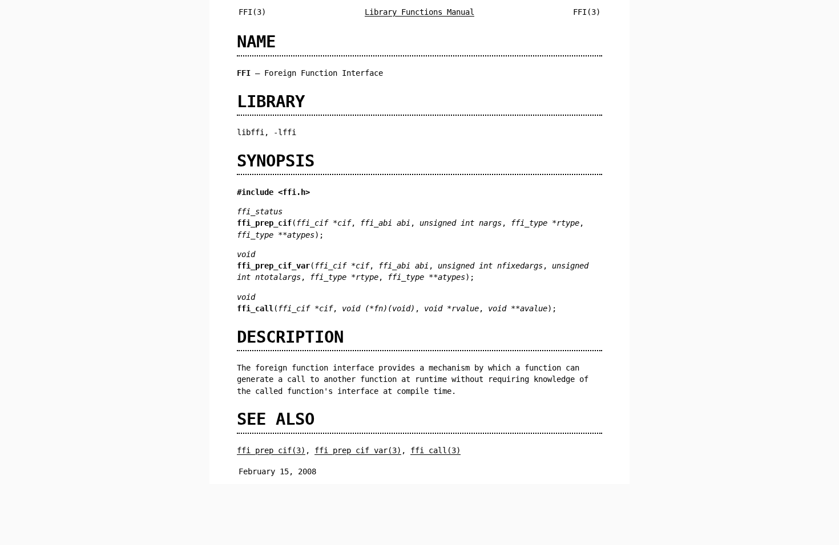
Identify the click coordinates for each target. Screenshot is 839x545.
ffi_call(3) (435, 450)
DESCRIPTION (290, 337)
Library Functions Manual (419, 12)
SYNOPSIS (275, 160)
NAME (256, 41)
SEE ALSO (275, 419)
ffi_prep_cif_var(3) (357, 450)
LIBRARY (271, 101)
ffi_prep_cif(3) (271, 450)
